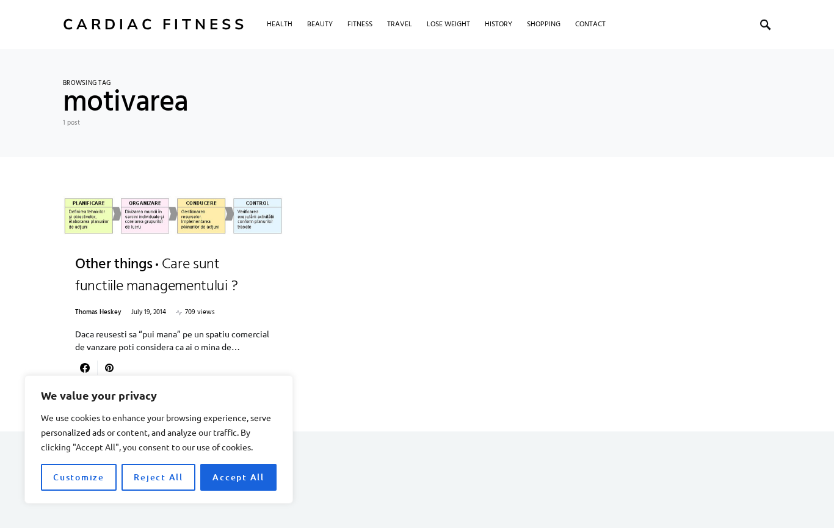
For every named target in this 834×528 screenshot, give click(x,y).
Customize (78, 477)
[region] (158, 439)
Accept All (238, 477)
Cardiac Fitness (155, 24)
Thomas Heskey (98, 312)
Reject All (158, 477)
